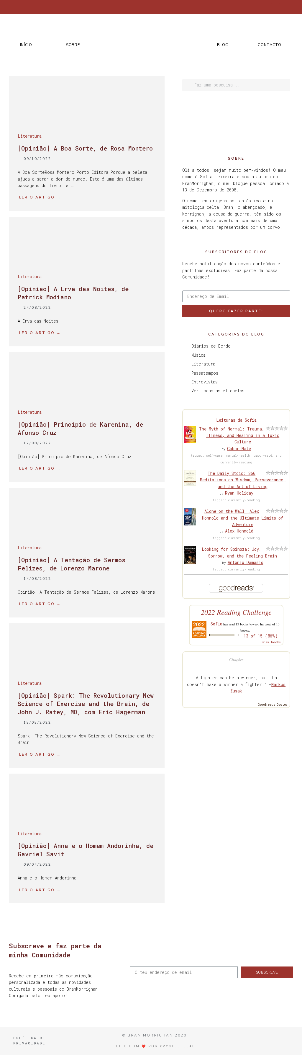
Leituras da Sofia (236, 420)
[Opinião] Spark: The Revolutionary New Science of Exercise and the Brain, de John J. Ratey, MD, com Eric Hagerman (86, 704)
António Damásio (245, 562)
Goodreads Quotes (273, 705)
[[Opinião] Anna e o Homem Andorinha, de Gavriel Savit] (87, 816)
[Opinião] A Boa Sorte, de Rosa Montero (85, 148)
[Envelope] (295, 7)
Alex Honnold (239, 531)
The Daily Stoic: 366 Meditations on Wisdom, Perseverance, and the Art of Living (242, 479)
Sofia (216, 624)
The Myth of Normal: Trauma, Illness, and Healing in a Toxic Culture (239, 435)
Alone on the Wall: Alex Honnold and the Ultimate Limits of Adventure (242, 517)
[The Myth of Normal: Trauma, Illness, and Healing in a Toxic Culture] (190, 441)
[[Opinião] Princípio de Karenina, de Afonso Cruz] (87, 395)
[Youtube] (285, 7)
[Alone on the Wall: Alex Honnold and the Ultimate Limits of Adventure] (190, 524)
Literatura (30, 136)
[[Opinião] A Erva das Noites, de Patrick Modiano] (87, 259)
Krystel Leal (177, 1046)
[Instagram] (266, 7)
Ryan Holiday (239, 493)
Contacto (269, 45)
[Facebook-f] (246, 7)
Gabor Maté (239, 448)
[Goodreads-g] (275, 7)
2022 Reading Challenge (236, 612)
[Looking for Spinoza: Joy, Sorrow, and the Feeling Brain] (190, 562)
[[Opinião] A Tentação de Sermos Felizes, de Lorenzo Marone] (87, 530)
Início (26, 45)
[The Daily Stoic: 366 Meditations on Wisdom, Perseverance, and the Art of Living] (190, 485)
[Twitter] (256, 7)
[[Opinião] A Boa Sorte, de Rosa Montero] (87, 118)
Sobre (73, 45)
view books (271, 642)
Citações (236, 659)
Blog (223, 45)
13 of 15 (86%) (261, 636)
